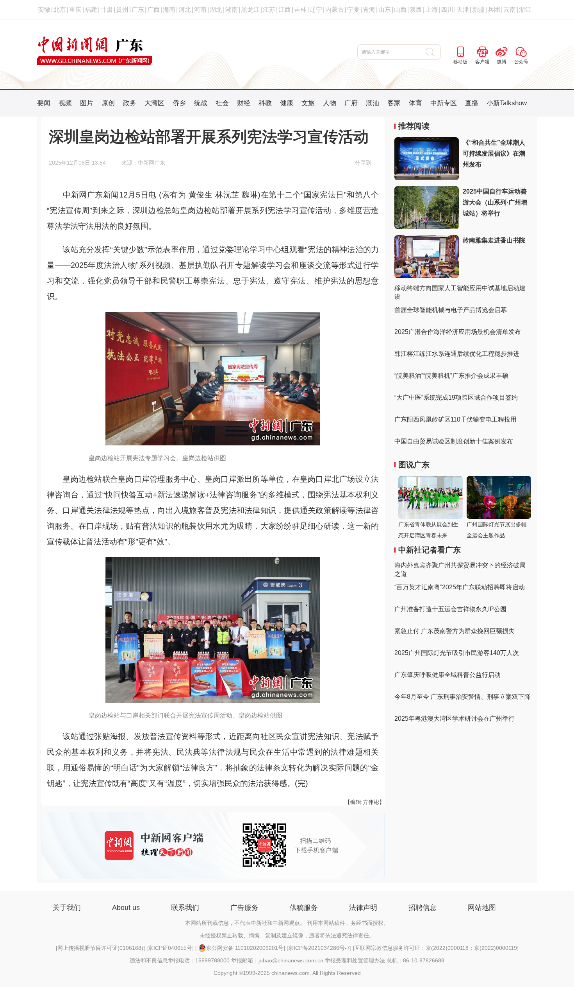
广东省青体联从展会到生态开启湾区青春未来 (428, 529)
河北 (184, 9)
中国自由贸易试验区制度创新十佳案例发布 (453, 441)
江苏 (269, 9)
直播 (471, 103)
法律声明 (363, 908)
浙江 (525, 9)
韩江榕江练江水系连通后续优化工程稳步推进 (456, 353)
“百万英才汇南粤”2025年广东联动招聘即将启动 (459, 587)
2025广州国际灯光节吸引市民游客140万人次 (456, 653)
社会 (222, 103)
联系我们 (185, 908)
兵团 (494, 9)
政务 (129, 103)
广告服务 (244, 908)
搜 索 (433, 52)
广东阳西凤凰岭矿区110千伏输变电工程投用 (455, 419)
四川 (447, 9)
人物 (329, 103)
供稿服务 (304, 908)
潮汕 (372, 103)
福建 (91, 9)
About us (126, 908)
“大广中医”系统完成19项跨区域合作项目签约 (456, 397)
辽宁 (316, 9)
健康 (286, 103)
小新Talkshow (507, 103)
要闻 (43, 103)
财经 (243, 103)
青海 (369, 9)
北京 (59, 9)
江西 (284, 9)
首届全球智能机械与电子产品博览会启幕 (450, 310)
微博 (501, 62)
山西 (400, 9)
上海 (431, 9)
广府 (351, 103)
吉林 (300, 9)
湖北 (216, 9)
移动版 (460, 62)
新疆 (478, 9)
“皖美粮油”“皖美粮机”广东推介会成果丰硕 (451, 375)
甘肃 (106, 9)
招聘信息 (422, 908)
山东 (384, 9)
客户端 (482, 62)
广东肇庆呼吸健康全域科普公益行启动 (447, 674)
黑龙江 (250, 9)
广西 (153, 9)
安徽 (44, 9)
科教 (265, 103)
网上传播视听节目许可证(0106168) (100, 948)
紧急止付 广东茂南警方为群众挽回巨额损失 (454, 631)
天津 (462, 9)
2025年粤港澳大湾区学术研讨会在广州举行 (454, 718)
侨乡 (179, 103)
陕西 (416, 9)
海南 (169, 9)
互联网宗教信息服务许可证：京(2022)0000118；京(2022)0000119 (436, 948)
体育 (415, 103)
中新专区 (443, 103)
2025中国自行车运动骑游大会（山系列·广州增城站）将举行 (495, 202)
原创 (108, 103)
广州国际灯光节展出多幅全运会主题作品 (497, 529)
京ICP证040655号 (170, 948)
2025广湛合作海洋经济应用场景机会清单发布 (457, 331)
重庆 (75, 9)
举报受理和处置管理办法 (355, 960)
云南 (509, 9)
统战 (200, 103)
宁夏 (353, 9)
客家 (394, 103)
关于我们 (67, 908)
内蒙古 (334, 9)
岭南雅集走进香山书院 (494, 240)
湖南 (231, 9)
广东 (138, 9)
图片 (86, 103)
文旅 (308, 103)
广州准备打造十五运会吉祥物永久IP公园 (450, 609)
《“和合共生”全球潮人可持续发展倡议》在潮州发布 (494, 153)
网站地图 (482, 908)
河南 (200, 9)
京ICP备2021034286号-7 (319, 948)
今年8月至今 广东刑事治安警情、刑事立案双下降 (462, 696)
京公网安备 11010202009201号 (244, 948)
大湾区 (154, 103)
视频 (65, 103)
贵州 (122, 9)
